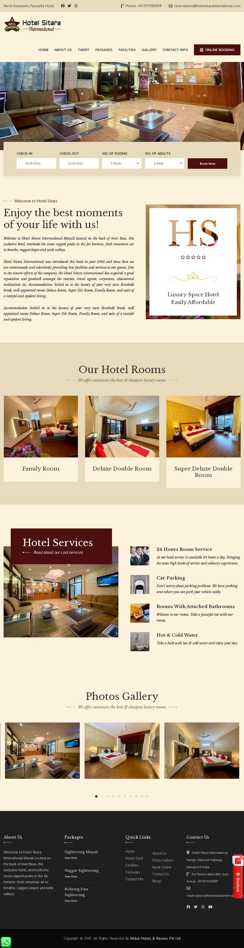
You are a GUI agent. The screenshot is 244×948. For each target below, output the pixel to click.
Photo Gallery (162, 860)
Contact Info (135, 879)
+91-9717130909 (149, 6)
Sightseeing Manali (81, 852)
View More (71, 858)
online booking (219, 50)
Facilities (132, 865)
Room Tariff (134, 858)
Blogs (156, 881)
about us (63, 50)
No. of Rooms (114, 153)
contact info (175, 50)
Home (44, 50)
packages (103, 50)
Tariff (83, 50)
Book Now (207, 163)
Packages (133, 872)
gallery (149, 50)
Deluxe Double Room (122, 469)
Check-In (24, 153)
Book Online (161, 867)
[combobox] (121, 163)
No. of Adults (158, 153)
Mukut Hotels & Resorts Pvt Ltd (155, 938)
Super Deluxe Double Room (203, 472)
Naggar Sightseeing (82, 870)
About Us (159, 853)
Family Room (40, 469)
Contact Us (160, 874)
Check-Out (69, 153)
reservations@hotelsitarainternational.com (207, 6)
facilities (127, 50)
